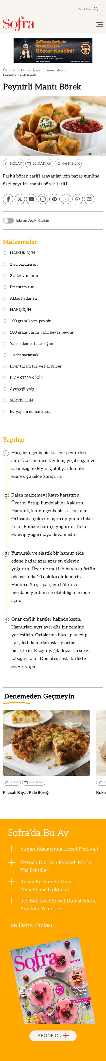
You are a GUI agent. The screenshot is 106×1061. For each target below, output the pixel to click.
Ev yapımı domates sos (30, 412)
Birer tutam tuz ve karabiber (36, 367)
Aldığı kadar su (23, 299)
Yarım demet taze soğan (31, 344)
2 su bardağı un (24, 265)
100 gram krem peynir (30, 321)
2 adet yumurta (24, 276)
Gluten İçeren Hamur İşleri (42, 70)
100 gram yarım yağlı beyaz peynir (42, 333)
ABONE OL (49, 1035)
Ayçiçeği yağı (22, 389)
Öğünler (9, 70)
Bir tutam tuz (22, 287)
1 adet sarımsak (24, 355)
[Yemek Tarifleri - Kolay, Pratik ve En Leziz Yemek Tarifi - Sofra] (19, 23)
